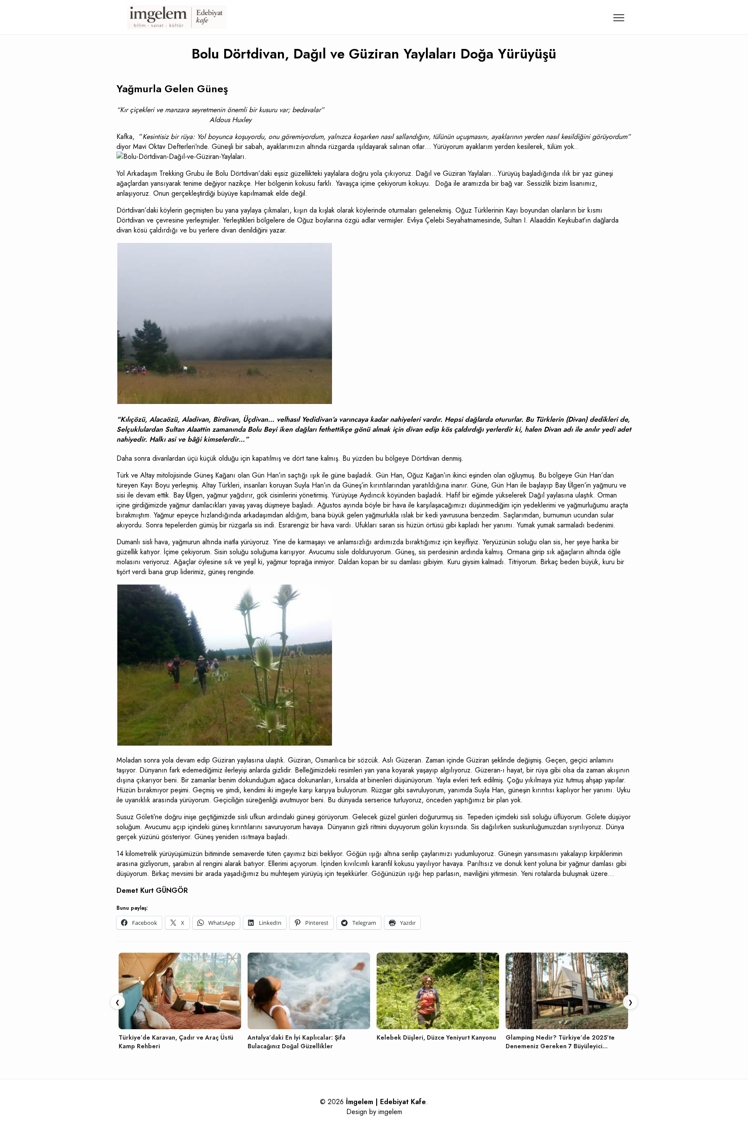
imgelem (390, 1112)
